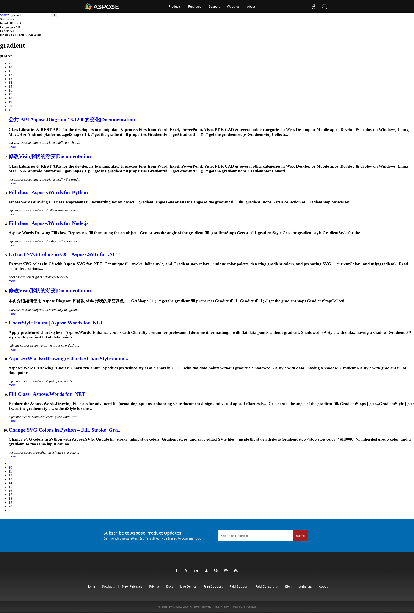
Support (214, 6)
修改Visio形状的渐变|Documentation (50, 156)
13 (10, 79)
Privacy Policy (221, 606)
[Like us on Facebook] (177, 571)
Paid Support (239, 586)
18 (10, 98)
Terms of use (238, 606)
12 (10, 75)
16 (10, 90)
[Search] (324, 6)
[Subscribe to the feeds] (237, 571)
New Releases (132, 586)
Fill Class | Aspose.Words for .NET (47, 394)
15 (10, 86)
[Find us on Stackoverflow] (207, 571)
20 (10, 106)
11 (10, 71)
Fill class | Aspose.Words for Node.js (48, 223)
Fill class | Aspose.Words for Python (48, 192)
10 (10, 67)
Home (91, 586)
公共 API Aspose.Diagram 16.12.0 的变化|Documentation (72, 119)
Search (4, 15)
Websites (233, 6)
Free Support (213, 586)
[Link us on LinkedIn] (197, 571)
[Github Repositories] (227, 571)
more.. (13, 146)
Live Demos (188, 586)
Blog (288, 586)
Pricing (154, 586)
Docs (169, 586)
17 (10, 94)
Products (175, 6)
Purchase (194, 6)
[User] (313, 6)
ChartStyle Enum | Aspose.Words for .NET (56, 323)
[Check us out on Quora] (217, 571)
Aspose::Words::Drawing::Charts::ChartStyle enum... (68, 358)
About (251, 6)
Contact (251, 606)
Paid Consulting (267, 586)
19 (10, 102)
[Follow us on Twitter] (187, 571)
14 (10, 82)
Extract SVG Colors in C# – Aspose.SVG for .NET (64, 254)
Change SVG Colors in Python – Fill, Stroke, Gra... (65, 430)
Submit (301, 535)
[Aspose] (102, 6)
